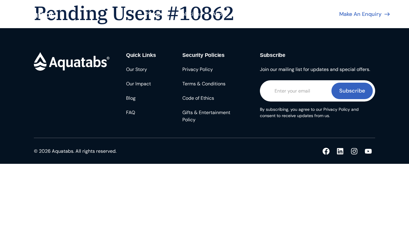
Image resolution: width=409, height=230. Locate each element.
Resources (250, 14)
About (220, 14)
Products (157, 14)
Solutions (190, 14)
